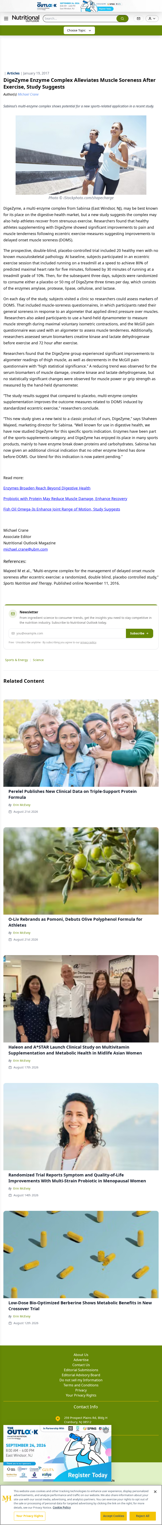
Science (38, 660)
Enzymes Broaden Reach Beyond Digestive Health (46, 488)
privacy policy (88, 642)
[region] (81, 1505)
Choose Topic (76, 30)
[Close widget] (106, 1430)
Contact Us (81, 1365)
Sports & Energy (16, 660)
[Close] (155, 1491)
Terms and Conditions (81, 1385)
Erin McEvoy (21, 805)
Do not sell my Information (81, 1380)
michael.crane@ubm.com (25, 549)
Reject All (142, 1516)
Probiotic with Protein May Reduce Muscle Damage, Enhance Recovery (65, 498)
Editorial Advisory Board (81, 1375)
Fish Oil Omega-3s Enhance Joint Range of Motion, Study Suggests (61, 509)
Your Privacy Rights (81, 1395)
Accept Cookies (113, 1516)
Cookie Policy (62, 1507)
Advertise (81, 1359)
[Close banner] (156, 5)
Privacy (81, 1390)
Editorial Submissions (81, 1370)
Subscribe (137, 633)
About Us (81, 1354)
